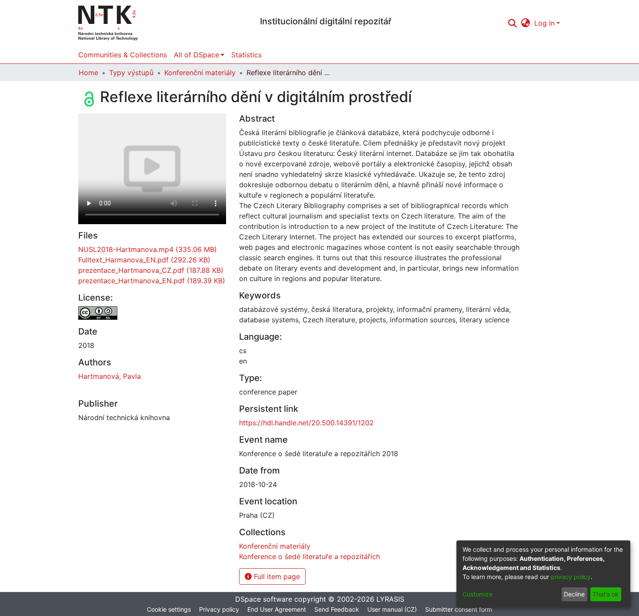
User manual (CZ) (392, 609)
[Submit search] (512, 23)
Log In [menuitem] (544, 23)
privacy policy (571, 576)
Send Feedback (336, 609)
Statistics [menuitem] (246, 54)
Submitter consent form (458, 609)
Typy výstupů (131, 72)
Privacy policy (219, 609)
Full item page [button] (276, 576)
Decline (574, 594)
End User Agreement (276, 609)
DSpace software (263, 599)
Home (88, 72)
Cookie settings (169, 609)
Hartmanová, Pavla (109, 376)
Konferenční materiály (200, 72)
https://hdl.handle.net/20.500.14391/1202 (306, 422)
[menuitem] (525, 23)
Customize (478, 594)
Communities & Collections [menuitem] (122, 54)
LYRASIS (390, 599)
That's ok (605, 594)
